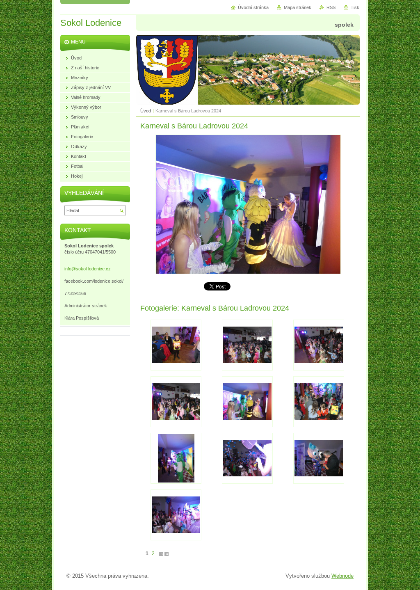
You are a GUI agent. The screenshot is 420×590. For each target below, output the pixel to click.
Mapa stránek (297, 7)
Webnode (342, 576)
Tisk (355, 7)
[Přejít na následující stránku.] (161, 553)
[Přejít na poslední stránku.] (166, 553)
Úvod (145, 110)
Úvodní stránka (253, 7)
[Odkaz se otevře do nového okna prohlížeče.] (248, 272)
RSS (331, 7)
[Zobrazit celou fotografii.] (176, 345)
